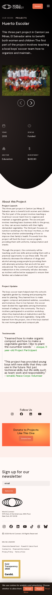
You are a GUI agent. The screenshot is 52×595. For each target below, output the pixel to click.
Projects (21, 18)
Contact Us (6, 549)
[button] (31, 103)
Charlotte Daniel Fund (10, 546)
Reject (39, 589)
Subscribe (9, 491)
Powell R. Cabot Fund (29, 546)
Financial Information (21, 549)
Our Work (7, 18)
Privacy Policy (7, 552)
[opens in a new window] (26, 569)
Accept (28, 589)
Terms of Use (20, 552)
